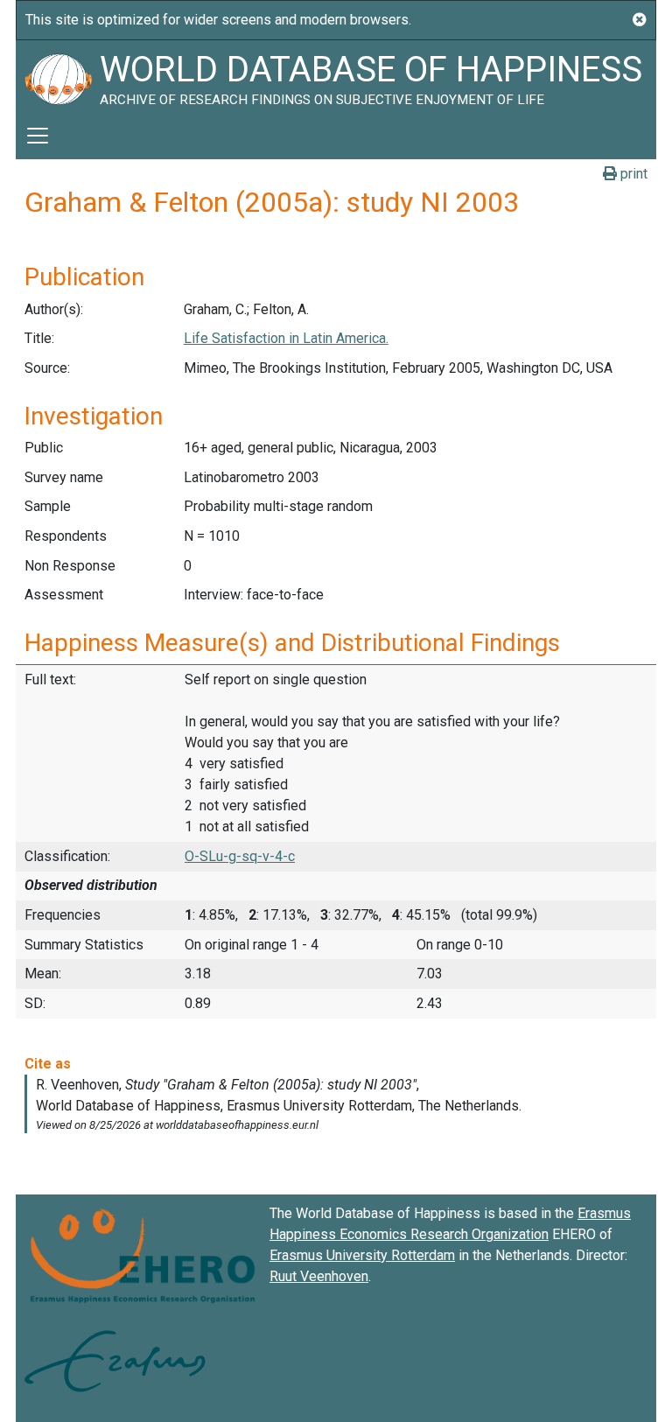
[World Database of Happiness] (58, 76)
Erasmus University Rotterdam (362, 1255)
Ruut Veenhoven (319, 1276)
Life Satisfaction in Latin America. (286, 338)
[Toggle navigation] (37, 135)
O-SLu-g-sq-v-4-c (240, 856)
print (632, 173)
